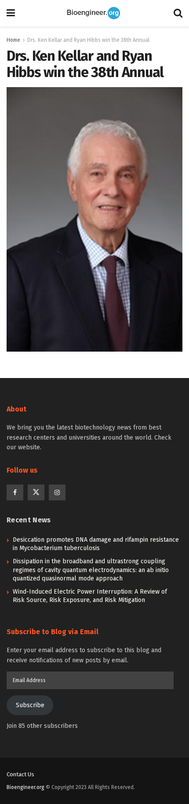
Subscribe (30, 705)
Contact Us (20, 774)
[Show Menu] (11, 13)
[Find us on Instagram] (57, 492)
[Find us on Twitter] (36, 492)
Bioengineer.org (25, 787)
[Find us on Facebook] (15, 492)
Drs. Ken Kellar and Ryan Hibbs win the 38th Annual (88, 40)
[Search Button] (178, 13)
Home (13, 40)
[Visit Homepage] (94, 13)
